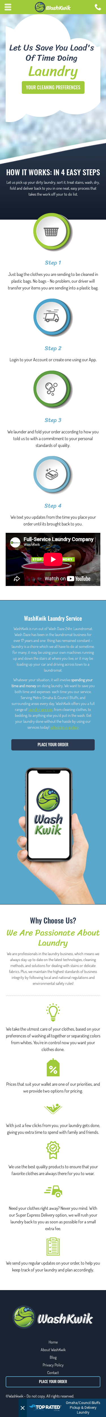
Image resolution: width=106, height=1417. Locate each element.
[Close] (22, 1408)
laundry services (40, 709)
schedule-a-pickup (64, 727)
